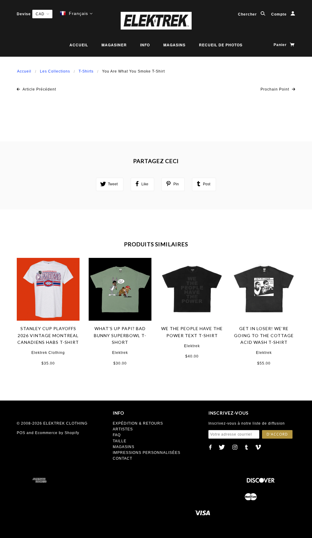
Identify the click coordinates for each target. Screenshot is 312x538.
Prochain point (275, 89)
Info (145, 45)
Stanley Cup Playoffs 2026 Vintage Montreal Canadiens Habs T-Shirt (48, 335)
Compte (279, 14)
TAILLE (119, 441)
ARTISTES (123, 429)
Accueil (78, 45)
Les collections (55, 71)
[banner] (156, 20)
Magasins (174, 45)
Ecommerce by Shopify (57, 433)
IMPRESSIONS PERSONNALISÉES (146, 453)
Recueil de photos (221, 45)
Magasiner (114, 45)
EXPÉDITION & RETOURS (138, 423)
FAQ (117, 435)
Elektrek (120, 353)
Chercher (248, 14)
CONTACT (122, 458)
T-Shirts (86, 71)
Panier (281, 45)
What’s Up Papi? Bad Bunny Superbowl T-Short (120, 335)
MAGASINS (123, 447)
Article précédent (39, 89)
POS (21, 433)
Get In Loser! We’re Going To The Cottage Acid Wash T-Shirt (264, 335)
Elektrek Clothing (48, 353)
